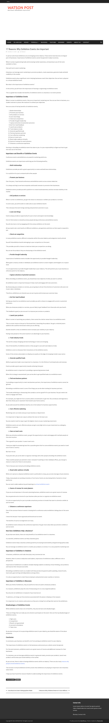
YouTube (53, 42)
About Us (77, 42)
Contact (86, 42)
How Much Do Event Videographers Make (20, 690)
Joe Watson (22, 51)
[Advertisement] (54, 27)
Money (26, 42)
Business (61, 42)
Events (69, 42)
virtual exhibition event (42, 484)
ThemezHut (100, 721)
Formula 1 (34, 42)
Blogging (44, 42)
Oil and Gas (17, 42)
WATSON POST (20, 7)
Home (8, 1)
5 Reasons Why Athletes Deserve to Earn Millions (53, 690)
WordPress (83, 721)
